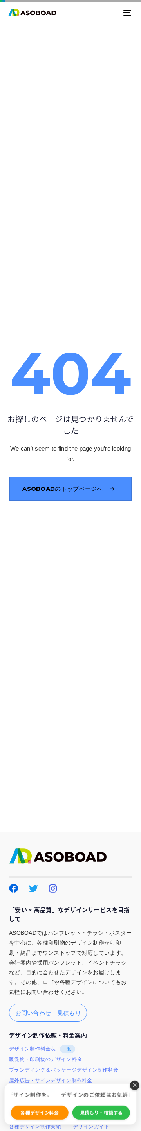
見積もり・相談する (101, 1112)
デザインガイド (91, 1126)
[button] (134, 1085)
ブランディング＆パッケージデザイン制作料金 (63, 1070)
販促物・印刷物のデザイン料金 (45, 1059)
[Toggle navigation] (110, 12)
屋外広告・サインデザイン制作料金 (50, 1080)
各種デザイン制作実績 (35, 1126)
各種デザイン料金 (39, 1112)
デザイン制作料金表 (40, 1049)
